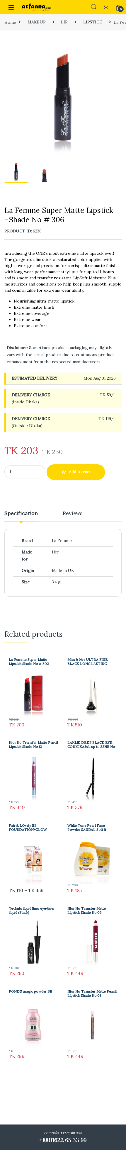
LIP (64, 22)
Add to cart (80, 471)
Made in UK (63, 570)
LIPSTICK (92, 22)
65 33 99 (63, 1140)
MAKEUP (36, 22)
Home (10, 22)
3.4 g (56, 582)
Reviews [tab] (73, 514)
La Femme (62, 540)
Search (94, 7)
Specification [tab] (21, 514)
